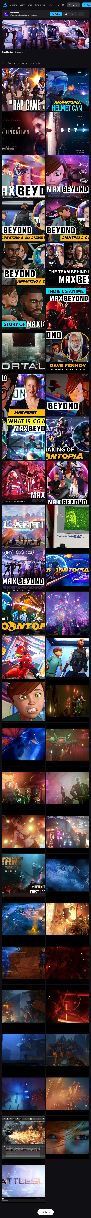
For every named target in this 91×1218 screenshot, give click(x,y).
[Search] (57, 4)
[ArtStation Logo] (5, 5)
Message (71, 14)
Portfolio (44, 1212)
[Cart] (63, 4)
